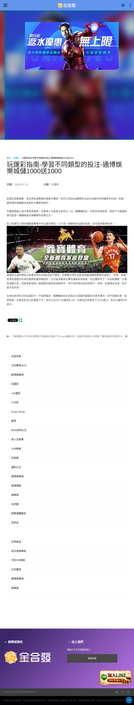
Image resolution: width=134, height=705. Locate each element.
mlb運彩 (13, 393)
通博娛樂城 (15, 476)
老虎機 (13, 504)
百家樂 (13, 458)
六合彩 (13, 402)
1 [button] (9, 131)
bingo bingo (16, 411)
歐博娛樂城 (15, 374)
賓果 (11, 421)
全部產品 (14, 541)
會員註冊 (92, 658)
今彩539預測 (16, 560)
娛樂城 (79, 211)
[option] (67, 75)
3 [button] (19, 131)
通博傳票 (14, 485)
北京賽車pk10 (16, 365)
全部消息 (14, 356)
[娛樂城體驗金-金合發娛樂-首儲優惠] (67, 86)
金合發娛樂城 (16, 551)
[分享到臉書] (122, 692)
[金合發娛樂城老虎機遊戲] (28, 656)
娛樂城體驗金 (16, 513)
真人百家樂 (15, 439)
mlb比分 (45, 275)
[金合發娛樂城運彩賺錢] (67, 5)
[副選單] (123, 5)
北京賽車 (14, 569)
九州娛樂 (14, 448)
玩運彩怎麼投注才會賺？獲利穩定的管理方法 (99, 336)
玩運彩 (16, 158)
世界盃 (13, 522)
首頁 (9, 158)
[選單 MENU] (5, 5)
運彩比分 (14, 467)
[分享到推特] (117, 692)
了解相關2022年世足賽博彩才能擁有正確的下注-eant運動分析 (43, 336)
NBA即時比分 (16, 430)
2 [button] (14, 131)
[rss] (128, 692)
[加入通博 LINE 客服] (115, 676)
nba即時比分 (80, 198)
